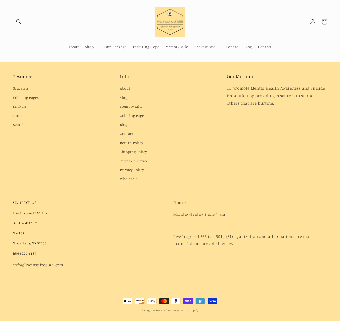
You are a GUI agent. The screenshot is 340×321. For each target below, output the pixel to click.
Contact (126, 133)
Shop (124, 97)
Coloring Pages (26, 97)
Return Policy (131, 143)
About (125, 88)
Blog (123, 124)
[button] (19, 22)
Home (18, 115)
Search (19, 124)
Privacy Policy (132, 170)
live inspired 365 (161, 310)
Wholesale (129, 179)
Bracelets (21, 88)
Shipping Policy (133, 152)
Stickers (20, 106)
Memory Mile (131, 106)
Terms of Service (134, 161)
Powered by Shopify (185, 310)
